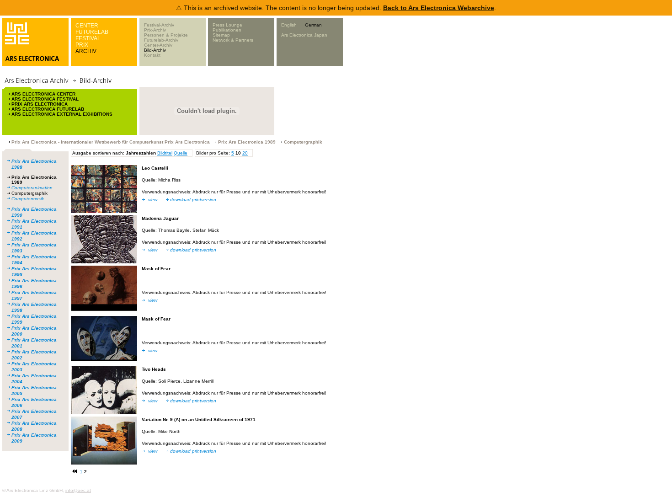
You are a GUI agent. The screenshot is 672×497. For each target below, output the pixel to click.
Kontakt (152, 55)
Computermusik (27, 198)
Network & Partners (233, 40)
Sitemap (221, 34)
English (289, 24)
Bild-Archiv (155, 50)
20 (245, 152)
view (152, 199)
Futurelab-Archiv (161, 40)
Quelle (180, 152)
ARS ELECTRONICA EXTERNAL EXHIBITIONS (61, 114)
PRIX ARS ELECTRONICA (39, 104)
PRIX (81, 45)
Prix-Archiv (155, 29)
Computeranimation (32, 187)
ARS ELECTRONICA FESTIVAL (45, 99)
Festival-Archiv (159, 24)
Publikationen (227, 29)
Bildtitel (164, 152)
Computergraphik (29, 193)
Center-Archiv (158, 45)
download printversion (193, 199)
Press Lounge (227, 24)
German (313, 24)
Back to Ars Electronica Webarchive (438, 7)
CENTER (86, 25)
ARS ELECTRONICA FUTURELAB (47, 109)
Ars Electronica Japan (304, 34)
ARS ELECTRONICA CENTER (43, 93)
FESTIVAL (88, 38)
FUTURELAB (91, 32)
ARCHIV (85, 51)
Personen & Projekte (166, 34)
